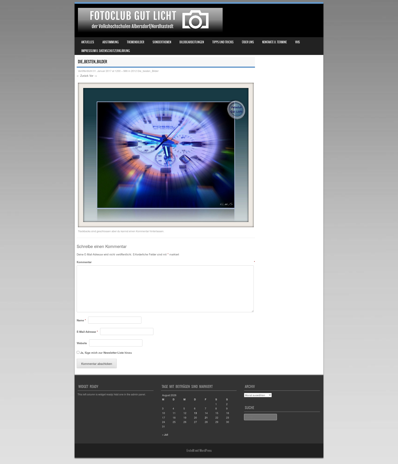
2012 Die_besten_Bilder (145, 71)
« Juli (165, 434)
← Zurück (83, 76)
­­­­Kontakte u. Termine (274, 42)
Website (82, 343)
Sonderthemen (162, 42)
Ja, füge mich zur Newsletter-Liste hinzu (105, 353)
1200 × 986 (121, 71)
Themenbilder (135, 42)
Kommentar (166, 262)
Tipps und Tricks (223, 42)
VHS (297, 42)
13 (195, 413)
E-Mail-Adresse (87, 332)
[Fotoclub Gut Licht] (149, 31)
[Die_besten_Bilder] (166, 226)
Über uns (248, 42)
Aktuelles (87, 42)
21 (206, 417)
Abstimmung (110, 42)
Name (81, 320)
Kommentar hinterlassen (150, 231)
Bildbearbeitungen (192, 42)
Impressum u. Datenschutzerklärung (105, 51)
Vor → (93, 76)
